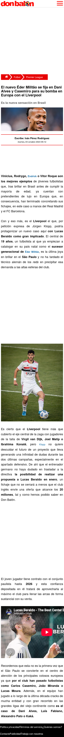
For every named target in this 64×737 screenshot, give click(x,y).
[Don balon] (28, 3)
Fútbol (17, 77)
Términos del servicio (31, 727)
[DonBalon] (5, 77)
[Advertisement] (32, 41)
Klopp (42, 444)
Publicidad (15, 733)
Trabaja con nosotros (32, 733)
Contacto (5, 733)
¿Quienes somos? (52, 727)
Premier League (34, 77)
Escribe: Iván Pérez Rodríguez (32, 138)
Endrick (32, 176)
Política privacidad (10, 727)
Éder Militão (32, 252)
